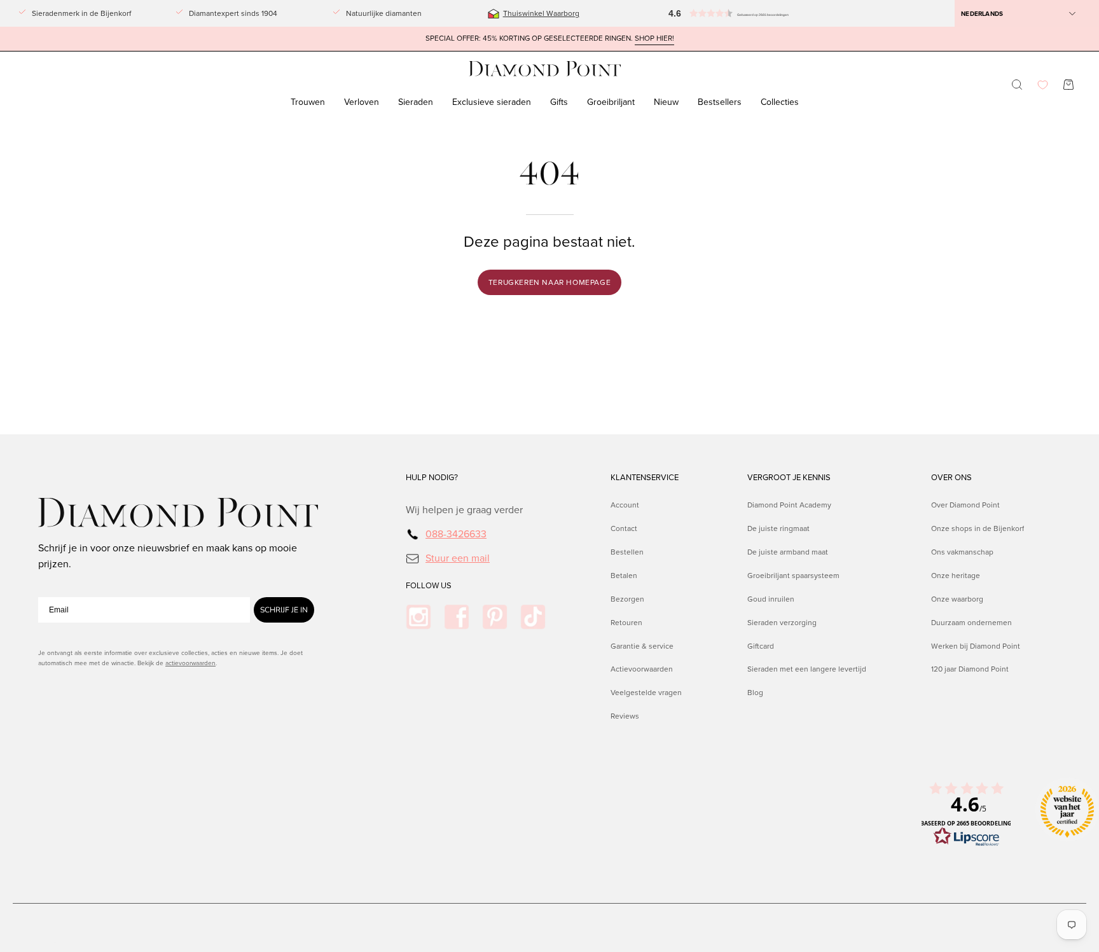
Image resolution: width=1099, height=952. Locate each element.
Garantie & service (642, 645)
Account (625, 505)
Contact (624, 528)
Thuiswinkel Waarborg (541, 13)
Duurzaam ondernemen (971, 622)
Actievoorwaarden (642, 669)
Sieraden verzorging (782, 622)
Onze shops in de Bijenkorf (977, 528)
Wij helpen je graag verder (464, 509)
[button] (712, 13)
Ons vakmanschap (962, 551)
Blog (755, 692)
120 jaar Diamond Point (970, 669)
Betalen (624, 575)
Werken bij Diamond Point (975, 645)
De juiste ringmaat (778, 528)
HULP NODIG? (432, 478)
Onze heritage (955, 575)
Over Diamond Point (965, 505)
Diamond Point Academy (789, 505)
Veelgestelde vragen (646, 692)
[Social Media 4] (533, 617)
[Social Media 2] (456, 617)
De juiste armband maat (787, 551)
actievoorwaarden (190, 663)
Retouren (626, 622)
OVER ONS (951, 478)
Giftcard (760, 645)
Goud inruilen (770, 598)
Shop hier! (654, 38)
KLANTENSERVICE (645, 478)
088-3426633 (456, 534)
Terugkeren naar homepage (549, 282)
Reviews (625, 716)
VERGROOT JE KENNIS (789, 478)
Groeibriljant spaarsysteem (793, 575)
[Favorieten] (1042, 85)
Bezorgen (627, 598)
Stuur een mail (457, 557)
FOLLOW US (429, 586)
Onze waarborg (957, 598)
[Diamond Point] (545, 69)
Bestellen (627, 551)
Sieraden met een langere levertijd (806, 669)
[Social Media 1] (418, 617)
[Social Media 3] (495, 617)
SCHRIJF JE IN (284, 610)
